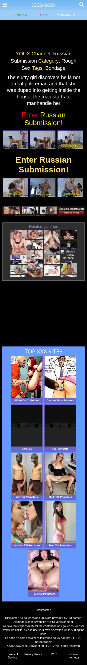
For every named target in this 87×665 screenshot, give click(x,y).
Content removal (74, 656)
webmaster (44, 610)
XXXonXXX (43, 5)
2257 (54, 654)
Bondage (55, 68)
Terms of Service (12, 656)
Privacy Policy (33, 654)
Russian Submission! (44, 119)
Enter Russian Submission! (44, 164)
